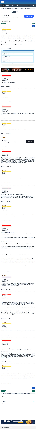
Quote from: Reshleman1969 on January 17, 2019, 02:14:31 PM (8, 346)
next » (33, 23)
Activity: (3, 401)
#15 (1, 383)
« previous (3, 23)
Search (14, 11)
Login (33, 5)
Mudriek (7, 65)
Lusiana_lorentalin (14, 65)
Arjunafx (4, 65)
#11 (1, 289)
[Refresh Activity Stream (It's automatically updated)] (33, 401)
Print (33, 26)
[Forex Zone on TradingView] (11, 427)
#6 (1, 146)
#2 (1, 86)
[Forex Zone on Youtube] (10, 427)
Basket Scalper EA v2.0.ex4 (8, 59)
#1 (1, 48)
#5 (1, 133)
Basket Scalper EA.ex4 (8, 56)
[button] (33, 26)
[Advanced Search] (17, 11)
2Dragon (9, 65)
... (4, 387)
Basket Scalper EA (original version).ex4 (10, 53)
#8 (1, 201)
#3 (1, 101)
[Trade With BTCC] (18, 421)
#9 (1, 220)
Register (29, 5)
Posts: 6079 (3, 77)
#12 (1, 318)
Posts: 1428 (3, 31)
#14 (1, 361)
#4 (1, 118)
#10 (1, 271)
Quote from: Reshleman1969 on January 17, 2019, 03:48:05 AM (8, 232)
